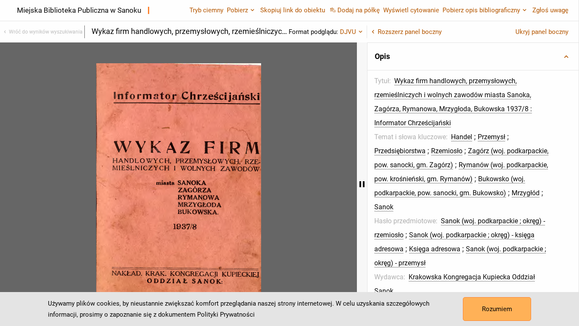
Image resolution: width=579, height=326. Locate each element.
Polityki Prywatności (226, 314)
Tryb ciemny (206, 10)
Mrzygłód (526, 193)
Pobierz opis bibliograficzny (481, 10)
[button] (473, 56)
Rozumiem (497, 309)
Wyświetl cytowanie (411, 10)
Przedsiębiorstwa (400, 151)
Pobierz (237, 10)
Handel (461, 137)
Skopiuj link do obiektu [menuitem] (292, 10)
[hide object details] (362, 184)
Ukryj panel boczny (541, 32)
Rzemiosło (446, 151)
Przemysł (491, 137)
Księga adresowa (434, 249)
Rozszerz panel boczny (410, 32)
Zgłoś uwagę (550, 10)
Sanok (383, 207)
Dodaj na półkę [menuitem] (358, 10)
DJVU (348, 32)
